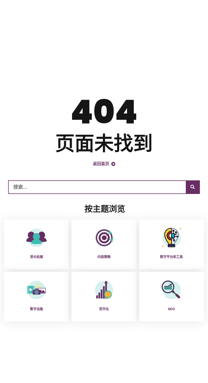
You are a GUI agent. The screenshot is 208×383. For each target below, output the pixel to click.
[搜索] (192, 187)
